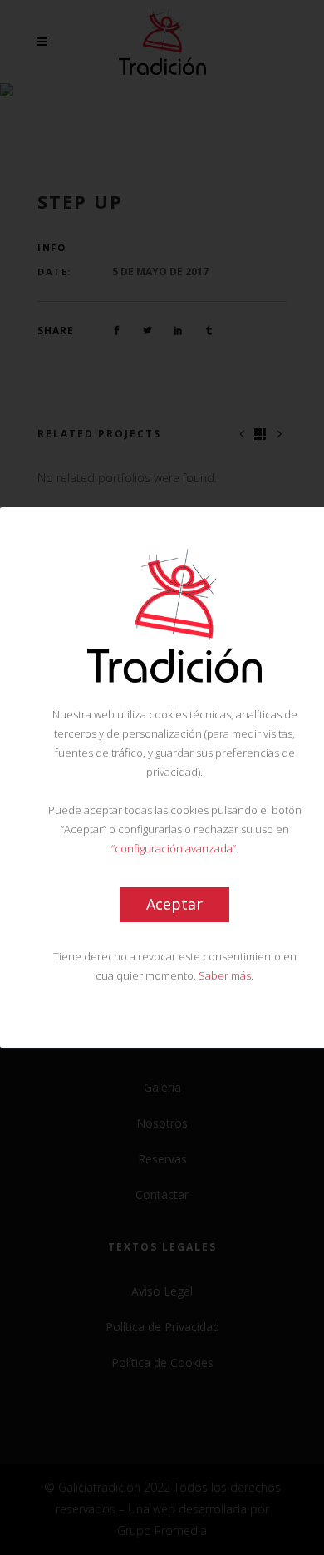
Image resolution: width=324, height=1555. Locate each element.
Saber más (225, 975)
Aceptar (174, 904)
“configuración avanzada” (173, 848)
